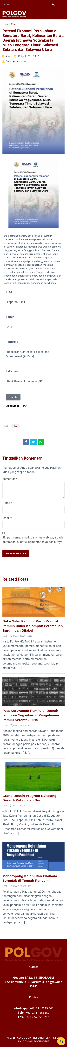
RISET (15, 426)
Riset (13, 24)
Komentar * (9, 478)
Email (5, 518)
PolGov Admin (20, 61)
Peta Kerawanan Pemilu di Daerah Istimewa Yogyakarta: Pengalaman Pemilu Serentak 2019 (30, 715)
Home (5, 24)
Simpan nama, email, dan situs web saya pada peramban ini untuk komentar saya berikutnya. (32, 540)
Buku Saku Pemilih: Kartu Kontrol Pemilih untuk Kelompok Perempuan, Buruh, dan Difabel (33, 625)
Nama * (7, 502)
